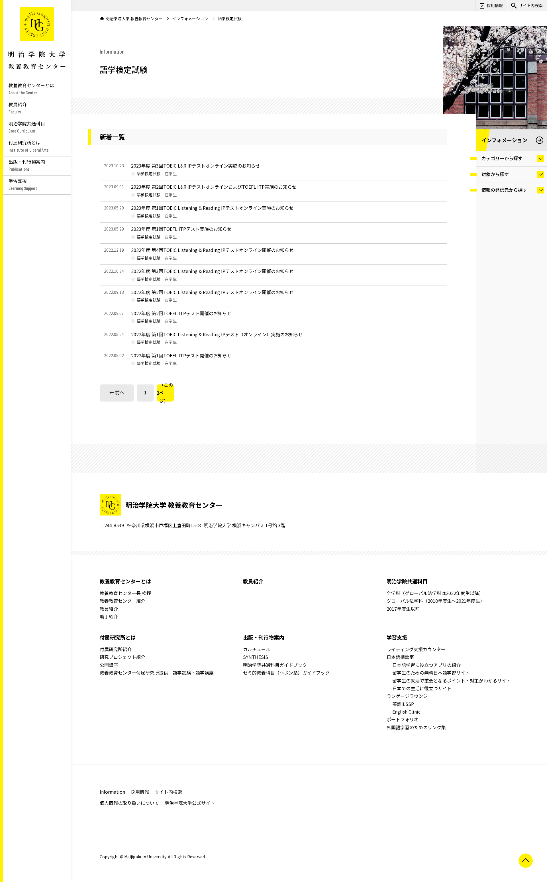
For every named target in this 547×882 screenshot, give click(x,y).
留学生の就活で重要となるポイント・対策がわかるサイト (451, 680)
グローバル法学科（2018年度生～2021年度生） (436, 600)
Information (112, 791)
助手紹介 (109, 616)
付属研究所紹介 (116, 649)
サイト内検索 (531, 5)
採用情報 (495, 5)
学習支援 (397, 637)
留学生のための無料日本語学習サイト (431, 672)
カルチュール (256, 649)
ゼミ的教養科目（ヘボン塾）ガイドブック (286, 672)
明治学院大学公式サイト (190, 802)
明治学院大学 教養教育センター (37, 40)
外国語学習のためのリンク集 (416, 727)
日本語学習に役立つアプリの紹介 (426, 664)
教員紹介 (109, 608)
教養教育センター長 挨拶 (125, 593)
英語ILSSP (403, 703)
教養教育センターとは (125, 581)
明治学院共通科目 (407, 581)
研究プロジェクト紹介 (122, 656)
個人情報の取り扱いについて (129, 802)
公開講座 (109, 664)
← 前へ (116, 392)
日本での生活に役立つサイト (422, 688)
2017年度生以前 (403, 608)
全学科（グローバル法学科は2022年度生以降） (435, 593)
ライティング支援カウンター (416, 649)
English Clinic (406, 711)
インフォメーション (190, 18)
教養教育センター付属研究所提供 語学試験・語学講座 (157, 672)
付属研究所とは (118, 637)
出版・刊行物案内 (263, 637)
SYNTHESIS (255, 656)
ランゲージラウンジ (407, 695)
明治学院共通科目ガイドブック (275, 664)
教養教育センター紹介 (122, 600)
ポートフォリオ (403, 719)
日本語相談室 (400, 656)
